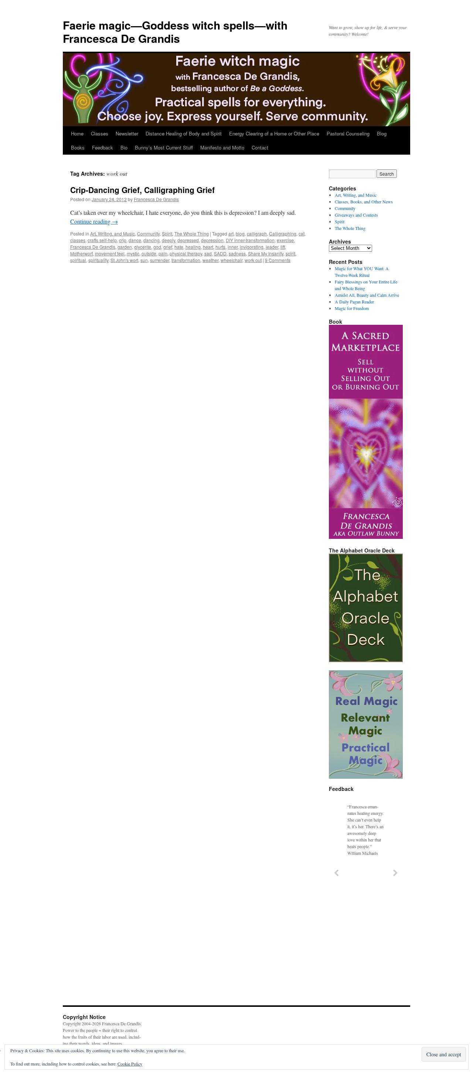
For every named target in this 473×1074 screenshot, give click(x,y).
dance (135, 240)
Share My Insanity (265, 253)
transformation (185, 260)
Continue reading (94, 221)
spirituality (98, 260)
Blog (382, 133)
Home (77, 133)
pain (163, 253)
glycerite (142, 247)
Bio (123, 147)
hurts (220, 247)
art (231, 233)
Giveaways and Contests (356, 215)
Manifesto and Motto (222, 147)
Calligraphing (282, 233)
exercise (285, 240)
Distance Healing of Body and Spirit (184, 133)
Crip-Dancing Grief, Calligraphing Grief (142, 189)
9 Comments (277, 260)
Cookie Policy (130, 1064)
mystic (133, 253)
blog (240, 233)
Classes (99, 133)
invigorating (251, 247)
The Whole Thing (191, 233)
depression (212, 240)
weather (210, 260)
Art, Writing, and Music (112, 233)
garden (125, 247)
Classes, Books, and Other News (364, 201)
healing (193, 247)
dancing (151, 240)
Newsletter (127, 133)
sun (144, 260)
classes (77, 240)
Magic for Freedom (352, 308)
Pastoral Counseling (348, 133)
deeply (168, 240)
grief (167, 247)
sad (208, 253)
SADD (220, 253)
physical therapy (186, 253)
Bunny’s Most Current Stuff (164, 147)
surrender (159, 260)
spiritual (78, 260)
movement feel (110, 253)
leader (272, 247)
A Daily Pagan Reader (354, 301)
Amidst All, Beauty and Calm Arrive (367, 295)
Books (78, 147)
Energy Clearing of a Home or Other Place (274, 133)
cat (301, 233)
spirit (290, 253)
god (157, 247)
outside (149, 253)
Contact (260, 147)
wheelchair (231, 260)
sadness (237, 253)
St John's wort (124, 260)
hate (178, 247)
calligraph (257, 233)
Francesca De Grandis (156, 199)
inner (233, 247)
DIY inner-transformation (250, 240)
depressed (188, 240)
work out (253, 260)
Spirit (167, 233)
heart (208, 247)
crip (122, 240)
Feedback (102, 147)
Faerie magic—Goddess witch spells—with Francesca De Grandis (175, 31)
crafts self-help (102, 240)
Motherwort (81, 253)
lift (282, 247)
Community (148, 233)
